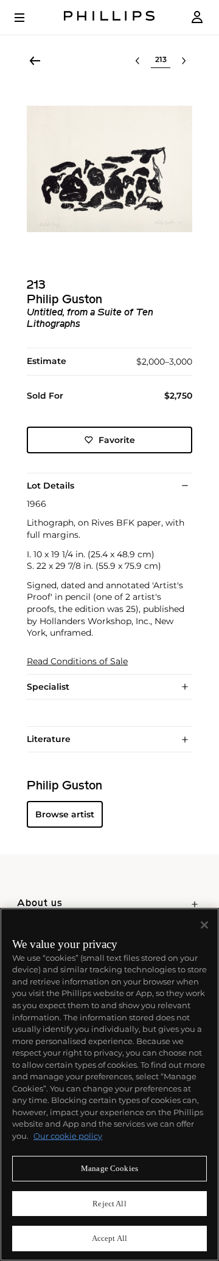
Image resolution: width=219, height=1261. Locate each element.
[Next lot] (183, 60)
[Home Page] (109, 17)
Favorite (117, 440)
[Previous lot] (137, 60)
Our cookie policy (67, 1136)
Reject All (109, 1203)
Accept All (109, 1238)
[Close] (204, 925)
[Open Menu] (28, 17)
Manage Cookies (109, 1168)
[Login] (197, 17)
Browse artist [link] (64, 814)
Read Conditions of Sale (77, 661)
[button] (109, 169)
